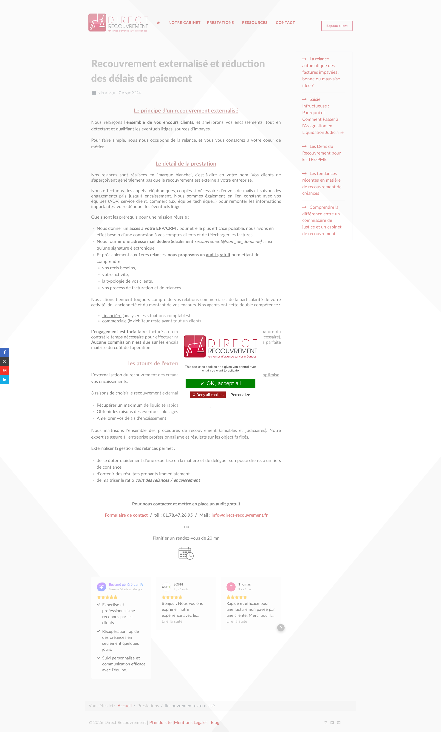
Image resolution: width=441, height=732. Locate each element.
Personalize (240, 395)
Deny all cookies (209, 395)
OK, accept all (223, 383)
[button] (4, 352)
